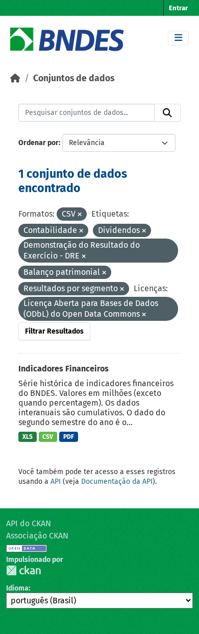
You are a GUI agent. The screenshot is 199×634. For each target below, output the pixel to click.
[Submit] (167, 113)
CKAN (23, 570)
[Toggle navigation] (178, 38)
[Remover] (80, 215)
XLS (27, 436)
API (56, 481)
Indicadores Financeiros (63, 368)
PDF (68, 436)
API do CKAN (28, 523)
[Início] (15, 78)
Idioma (17, 588)
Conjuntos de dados (73, 78)
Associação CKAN (37, 536)
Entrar (178, 8)
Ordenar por (38, 142)
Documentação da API (117, 481)
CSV (47, 436)
